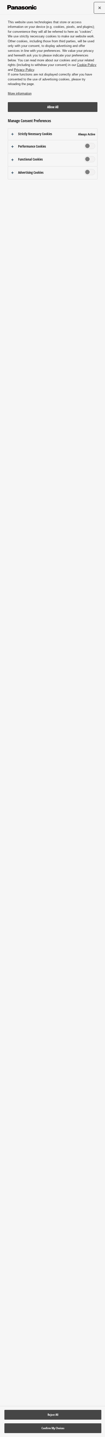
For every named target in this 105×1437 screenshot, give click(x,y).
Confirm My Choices (53, 1428)
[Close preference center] (99, 7)
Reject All (53, 1415)
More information (20, 93)
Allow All (52, 107)
